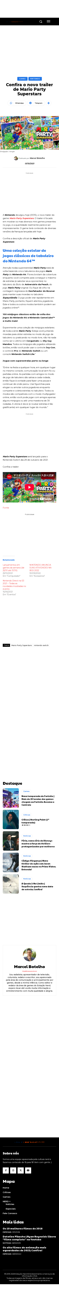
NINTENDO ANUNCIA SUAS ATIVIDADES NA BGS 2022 (40, 568)
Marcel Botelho (37, 158)
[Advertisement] (29, 685)
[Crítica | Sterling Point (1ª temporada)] (11, 819)
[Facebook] (6, 1170)
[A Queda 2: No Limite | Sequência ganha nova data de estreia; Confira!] (11, 884)
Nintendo (35, 79)
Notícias (27, 836)
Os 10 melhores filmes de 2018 (23, 1228)
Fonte (6, 507)
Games (22, 79)
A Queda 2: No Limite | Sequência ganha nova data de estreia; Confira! (37, 886)
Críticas (26, 815)
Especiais (7, 1232)
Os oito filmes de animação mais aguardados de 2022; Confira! (24, 1249)
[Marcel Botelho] (16, 158)
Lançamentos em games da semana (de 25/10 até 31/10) (13, 568)
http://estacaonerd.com (29, 971)
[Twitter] (21, 1170)
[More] (48, 103)
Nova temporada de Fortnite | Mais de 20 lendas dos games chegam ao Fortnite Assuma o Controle (38, 800)
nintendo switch (41, 645)
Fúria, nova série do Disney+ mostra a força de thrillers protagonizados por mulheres (38, 843)
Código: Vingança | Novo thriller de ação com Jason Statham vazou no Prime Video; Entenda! (39, 865)
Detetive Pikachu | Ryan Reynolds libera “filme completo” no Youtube (29, 1238)
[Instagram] (13, 1170)
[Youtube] (28, 1170)
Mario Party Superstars (21, 218)
